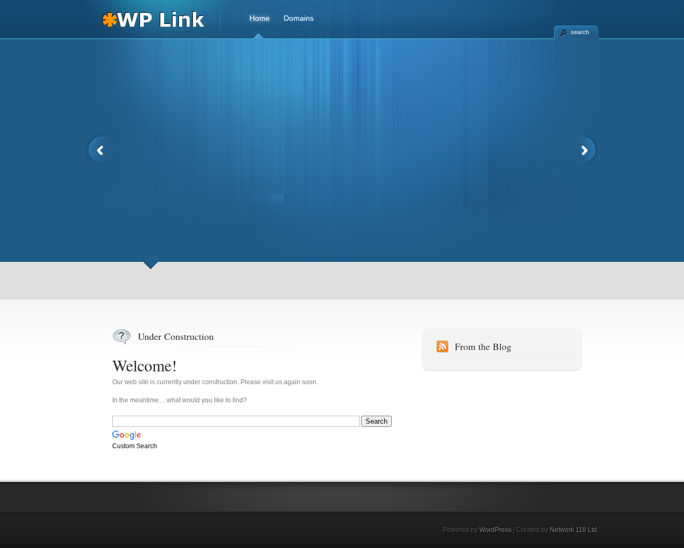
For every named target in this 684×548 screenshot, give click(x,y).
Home (260, 18)
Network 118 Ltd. (574, 530)
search (580, 32)
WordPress (495, 530)
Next (583, 150)
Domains (299, 18)
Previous (100, 150)
